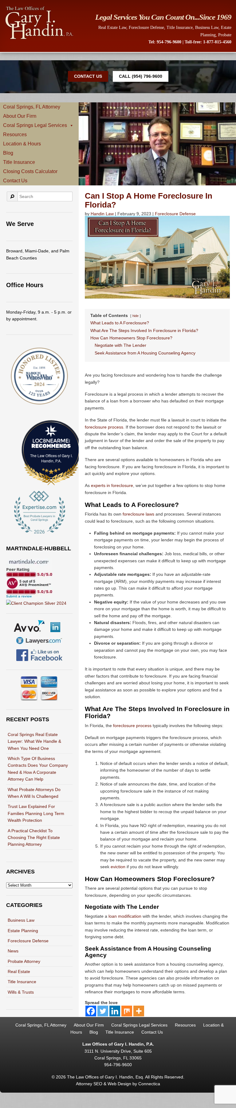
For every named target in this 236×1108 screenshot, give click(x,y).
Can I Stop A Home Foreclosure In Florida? (148, 200)
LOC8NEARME (53, 440)
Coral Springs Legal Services (35, 125)
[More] (138, 1011)
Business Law (206, 27)
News (13, 950)
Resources (15, 134)
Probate (224, 35)
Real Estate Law (112, 27)
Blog (8, 153)
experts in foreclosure (112, 485)
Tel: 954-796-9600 (164, 42)
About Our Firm (19, 116)
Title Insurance (180, 27)
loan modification (124, 916)
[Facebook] (90, 1011)
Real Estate (19, 971)
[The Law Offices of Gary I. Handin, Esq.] (39, 38)
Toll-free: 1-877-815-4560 (208, 42)
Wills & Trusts (21, 992)
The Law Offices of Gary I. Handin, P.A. (51, 458)
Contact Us (88, 76)
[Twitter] (102, 1011)
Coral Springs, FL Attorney (31, 106)
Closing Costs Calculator (30, 171)
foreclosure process (104, 427)
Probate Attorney (24, 961)
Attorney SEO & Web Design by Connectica (118, 1083)
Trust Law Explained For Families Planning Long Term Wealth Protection (36, 813)
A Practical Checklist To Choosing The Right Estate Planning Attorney (34, 837)
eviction (118, 866)
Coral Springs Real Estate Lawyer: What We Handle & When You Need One (34, 741)
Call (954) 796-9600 (140, 76)
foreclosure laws (138, 514)
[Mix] (126, 1011)
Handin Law (102, 213)
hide (135, 316)
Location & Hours (22, 143)
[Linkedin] (114, 1011)
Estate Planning (23, 930)
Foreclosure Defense (146, 27)
